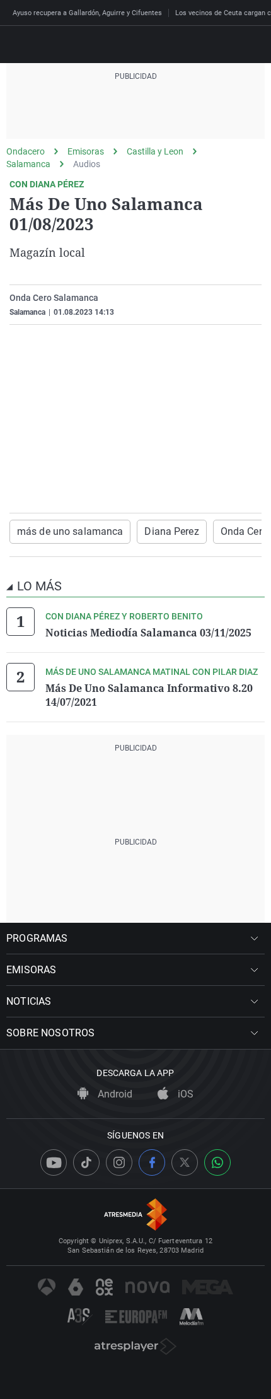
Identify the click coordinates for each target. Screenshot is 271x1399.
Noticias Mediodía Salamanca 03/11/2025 (148, 633)
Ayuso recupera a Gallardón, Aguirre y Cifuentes (87, 12)
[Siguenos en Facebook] (152, 1162)
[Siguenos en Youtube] (53, 1162)
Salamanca (28, 164)
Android (113, 1094)
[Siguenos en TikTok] (86, 1162)
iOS (184, 1094)
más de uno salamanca (70, 531)
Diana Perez (171, 531)
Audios (86, 164)
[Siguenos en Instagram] (119, 1162)
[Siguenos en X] (184, 1162)
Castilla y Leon (155, 151)
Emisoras (85, 151)
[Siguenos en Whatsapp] (217, 1162)
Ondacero (25, 151)
